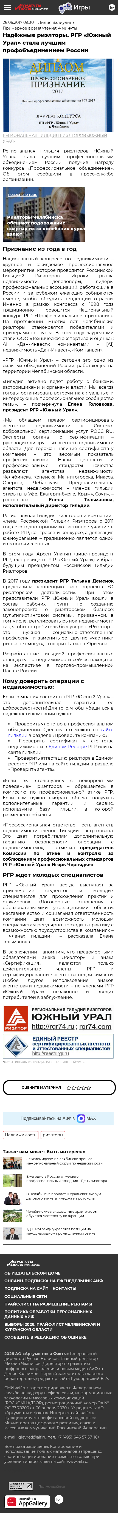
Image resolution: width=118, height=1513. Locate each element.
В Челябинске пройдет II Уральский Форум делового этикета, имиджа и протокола (63, 1196)
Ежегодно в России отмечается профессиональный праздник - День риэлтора (66, 1178)
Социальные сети (25, 1296)
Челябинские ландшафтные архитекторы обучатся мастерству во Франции (61, 1213)
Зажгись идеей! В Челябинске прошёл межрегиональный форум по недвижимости (64, 1161)
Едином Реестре (68, 746)
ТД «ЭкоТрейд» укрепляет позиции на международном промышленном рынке (60, 1231)
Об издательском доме (32, 1273)
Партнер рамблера (52, 1486)
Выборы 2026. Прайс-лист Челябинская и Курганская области (52, 1327)
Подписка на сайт (26, 1288)
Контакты (64, 1288)
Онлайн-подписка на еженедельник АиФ (53, 1280)
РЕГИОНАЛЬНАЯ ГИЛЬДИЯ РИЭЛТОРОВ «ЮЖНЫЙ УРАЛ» (47, 1062)
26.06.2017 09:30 (18, 22)
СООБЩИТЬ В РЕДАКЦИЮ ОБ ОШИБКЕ (45, 1337)
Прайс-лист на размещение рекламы (48, 1304)
